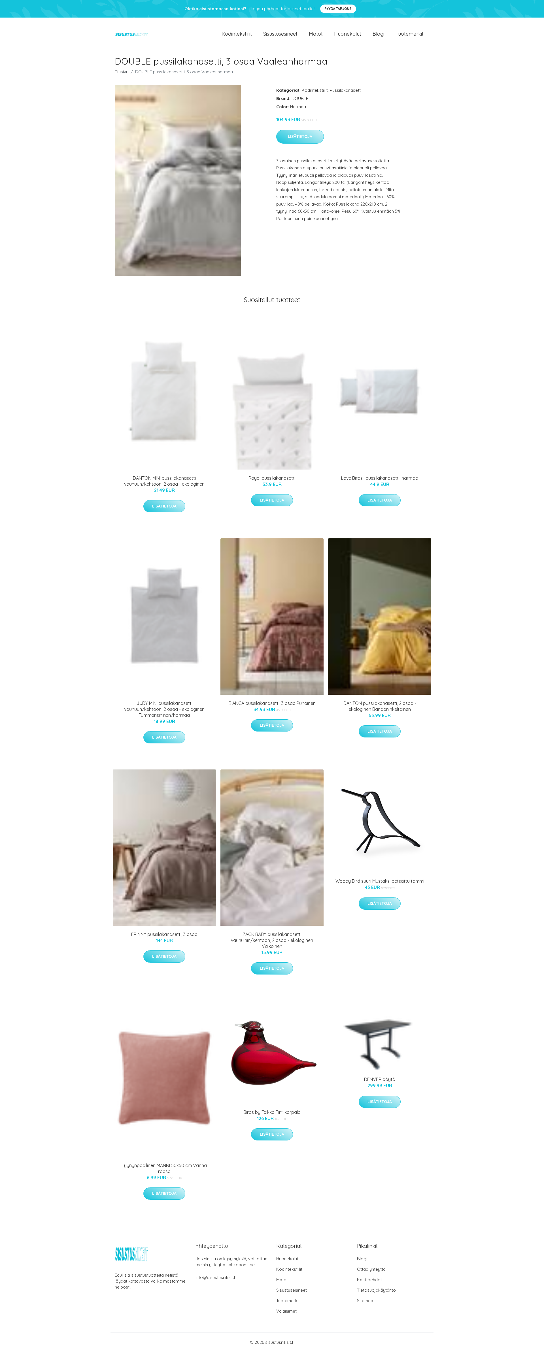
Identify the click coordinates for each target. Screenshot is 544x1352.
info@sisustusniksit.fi (216, 1277)
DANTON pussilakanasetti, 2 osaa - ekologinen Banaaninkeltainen (379, 706)
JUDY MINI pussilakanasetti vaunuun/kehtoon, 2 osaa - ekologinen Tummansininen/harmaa (164, 709)
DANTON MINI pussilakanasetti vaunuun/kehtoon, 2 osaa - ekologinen (164, 481)
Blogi (378, 34)
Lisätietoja (300, 136)
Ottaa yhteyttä (371, 1269)
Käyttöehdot (369, 1279)
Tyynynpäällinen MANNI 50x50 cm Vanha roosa (164, 1168)
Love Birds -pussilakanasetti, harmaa (379, 478)
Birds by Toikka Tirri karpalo (272, 1112)
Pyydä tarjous (338, 9)
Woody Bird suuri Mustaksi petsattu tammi (379, 881)
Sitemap (365, 1300)
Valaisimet (286, 1311)
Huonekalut (347, 34)
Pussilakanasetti (346, 90)
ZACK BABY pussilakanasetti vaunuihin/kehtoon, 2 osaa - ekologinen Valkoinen (272, 940)
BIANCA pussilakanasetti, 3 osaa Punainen (272, 703)
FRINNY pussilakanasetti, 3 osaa (164, 934)
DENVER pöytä (379, 1079)
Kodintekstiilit (237, 34)
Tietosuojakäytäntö (376, 1290)
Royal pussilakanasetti (272, 478)
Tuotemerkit (410, 34)
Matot (316, 34)
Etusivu (121, 71)
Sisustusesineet (280, 34)
